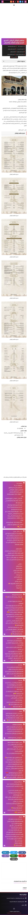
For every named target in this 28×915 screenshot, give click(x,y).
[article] (14, 867)
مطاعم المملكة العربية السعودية (14, 913)
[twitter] (20, 2)
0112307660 (20, 428)
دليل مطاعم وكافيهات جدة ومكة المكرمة (15, 898)
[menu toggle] (25, 2)
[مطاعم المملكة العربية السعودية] (14, 5)
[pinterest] (13, 2)
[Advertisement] (14, 21)
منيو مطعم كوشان (10, 54)
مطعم (23, 905)
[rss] (11, 2)
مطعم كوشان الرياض (20, 54)
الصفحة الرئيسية (21, 49)
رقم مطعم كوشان (20, 52)
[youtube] (18, 2)
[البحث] (2, 2)
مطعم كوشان (12, 52)
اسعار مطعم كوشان (11, 49)
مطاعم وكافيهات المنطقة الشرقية (17, 902)
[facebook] (23, 2)
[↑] (14, 909)
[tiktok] (16, 2)
